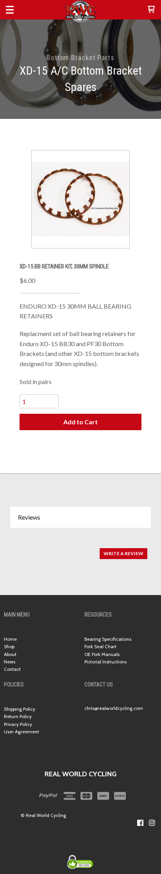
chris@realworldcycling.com (113, 708)
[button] (151, 10)
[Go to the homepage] (80, 11)
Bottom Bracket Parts (80, 58)
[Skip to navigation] (17, 10)
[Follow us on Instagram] (152, 823)
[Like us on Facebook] (140, 823)
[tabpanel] (80, 549)
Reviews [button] (29, 517)
